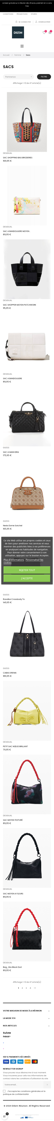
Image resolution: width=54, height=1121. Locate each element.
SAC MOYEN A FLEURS (13, 894)
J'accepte (27, 578)
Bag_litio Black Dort (12, 967)
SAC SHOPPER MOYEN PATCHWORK (19, 305)
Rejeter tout (27, 570)
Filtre (44, 77)
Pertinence (19, 77)
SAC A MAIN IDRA (11, 452)
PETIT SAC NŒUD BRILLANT (15, 747)
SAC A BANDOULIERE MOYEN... (17, 231)
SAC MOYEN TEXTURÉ (13, 820)
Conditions (8, 14)
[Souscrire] (47, 1084)
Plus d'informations (14, 559)
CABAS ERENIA (9, 673)
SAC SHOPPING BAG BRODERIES (17, 158)
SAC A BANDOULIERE (12, 379)
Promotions (22, 14)
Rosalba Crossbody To (14, 599)
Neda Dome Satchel (12, 526)
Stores (34, 14)
